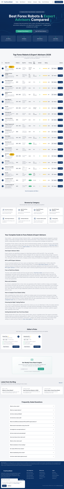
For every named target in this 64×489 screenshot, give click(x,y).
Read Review (6, 346)
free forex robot (53, 245)
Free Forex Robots (30, 475)
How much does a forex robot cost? (17, 437)
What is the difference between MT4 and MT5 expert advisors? (23, 421)
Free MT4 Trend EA (9, 178)
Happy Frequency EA (9, 124)
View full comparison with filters (31, 191)
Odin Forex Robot (8, 118)
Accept (4, 485)
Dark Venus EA (8, 141)
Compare (35, 1)
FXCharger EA (8, 112)
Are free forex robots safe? (15, 417)
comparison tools (9, 299)
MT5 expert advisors (10, 267)
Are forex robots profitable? (16, 413)
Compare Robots (58, 1)
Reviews (29, 1)
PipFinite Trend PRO (9, 166)
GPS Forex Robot (8, 86)
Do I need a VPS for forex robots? (17, 448)
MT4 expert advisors (43, 264)
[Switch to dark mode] (53, 2)
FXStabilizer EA (8, 130)
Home (17, 1)
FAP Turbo (7, 160)
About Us (41, 478)
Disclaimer (54, 472)
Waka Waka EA (8, 99)
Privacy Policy (54, 473)
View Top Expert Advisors (40, 31)
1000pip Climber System (8, 74)
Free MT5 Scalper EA (9, 184)
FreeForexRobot (8, 2)
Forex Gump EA (8, 147)
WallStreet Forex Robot (8, 93)
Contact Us (54, 478)
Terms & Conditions (55, 475)
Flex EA (6, 106)
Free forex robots (38, 272)
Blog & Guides (41, 475)
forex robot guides (27, 319)
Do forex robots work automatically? (18, 433)
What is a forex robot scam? (16, 440)
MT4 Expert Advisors (30, 476)
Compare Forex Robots (23, 31)
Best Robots (22, 1)
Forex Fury (6, 67)
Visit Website (16, 346)
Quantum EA (7, 154)
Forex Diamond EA (9, 80)
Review (55, 68)
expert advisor (26, 246)
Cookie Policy (54, 476)
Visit (61, 68)
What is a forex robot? (14, 406)
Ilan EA (6, 172)
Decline (9, 485)
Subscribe (41, 368)
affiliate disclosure (59, 485)
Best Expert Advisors (30, 473)
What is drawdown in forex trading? (17, 444)
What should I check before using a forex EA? (19, 425)
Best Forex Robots (30, 472)
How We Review (45, 1)
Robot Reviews (42, 472)
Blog (39, 1)
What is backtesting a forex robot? (17, 452)
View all (60, 382)
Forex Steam (7, 136)
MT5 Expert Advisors (30, 478)
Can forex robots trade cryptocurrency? (18, 456)
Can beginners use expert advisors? (17, 429)
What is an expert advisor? (15, 410)
